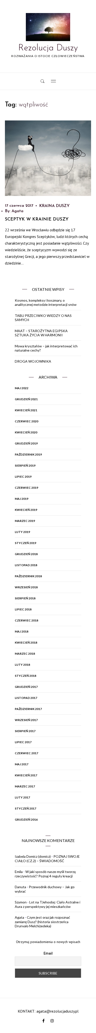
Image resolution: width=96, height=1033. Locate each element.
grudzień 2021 (26, 399)
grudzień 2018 (26, 554)
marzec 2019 (25, 521)
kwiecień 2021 (26, 410)
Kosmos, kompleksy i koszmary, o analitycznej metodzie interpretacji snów (46, 302)
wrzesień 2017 (26, 720)
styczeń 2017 (25, 808)
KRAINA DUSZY (54, 206)
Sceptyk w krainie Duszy (36, 219)
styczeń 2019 (25, 543)
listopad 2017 (26, 698)
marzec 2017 (25, 786)
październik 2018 (28, 576)
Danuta (20, 887)
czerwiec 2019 (26, 487)
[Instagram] (52, 1021)
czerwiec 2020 (26, 421)
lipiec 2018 (23, 609)
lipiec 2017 (23, 742)
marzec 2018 (25, 653)
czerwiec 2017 (26, 753)
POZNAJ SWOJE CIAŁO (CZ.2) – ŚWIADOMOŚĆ (47, 858)
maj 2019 (21, 499)
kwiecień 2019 (26, 510)
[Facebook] (43, 1021)
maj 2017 (21, 764)
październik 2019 (28, 454)
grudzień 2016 (26, 819)
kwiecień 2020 (26, 432)
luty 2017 (22, 797)
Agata (17, 211)
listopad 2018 (26, 565)
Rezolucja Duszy (48, 48)
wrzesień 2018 (26, 587)
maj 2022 (21, 388)
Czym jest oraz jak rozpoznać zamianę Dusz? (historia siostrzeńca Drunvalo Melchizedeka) (42, 921)
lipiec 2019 (23, 476)
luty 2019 (22, 532)
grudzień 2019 (26, 443)
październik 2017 (28, 709)
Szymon (21, 902)
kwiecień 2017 (26, 775)
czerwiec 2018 (26, 620)
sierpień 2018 (25, 598)
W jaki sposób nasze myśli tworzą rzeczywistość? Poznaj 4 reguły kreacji (45, 874)
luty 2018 (22, 664)
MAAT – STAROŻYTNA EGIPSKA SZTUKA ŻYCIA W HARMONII (41, 333)
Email (48, 953)
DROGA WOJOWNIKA (33, 361)
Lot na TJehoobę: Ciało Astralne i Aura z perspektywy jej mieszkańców (47, 904)
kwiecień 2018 (26, 642)
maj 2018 (21, 631)
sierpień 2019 (25, 465)
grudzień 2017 (26, 687)
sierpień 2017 (25, 731)
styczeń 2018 (25, 676)
